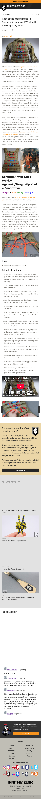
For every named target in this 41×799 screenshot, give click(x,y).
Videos (11, 748)
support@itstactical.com (20, 790)
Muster (29, 756)
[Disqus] (20, 639)
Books (11, 753)
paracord (23, 132)
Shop (12, 746)
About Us (29, 746)
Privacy (29, 751)
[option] (20, 409)
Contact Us (29, 753)
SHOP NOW (25, 733)
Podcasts (11, 751)
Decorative (6, 14)
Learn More (20, 470)
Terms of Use (29, 748)
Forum (11, 758)
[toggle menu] (38, 6)
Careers (12, 756)
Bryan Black (8, 36)
